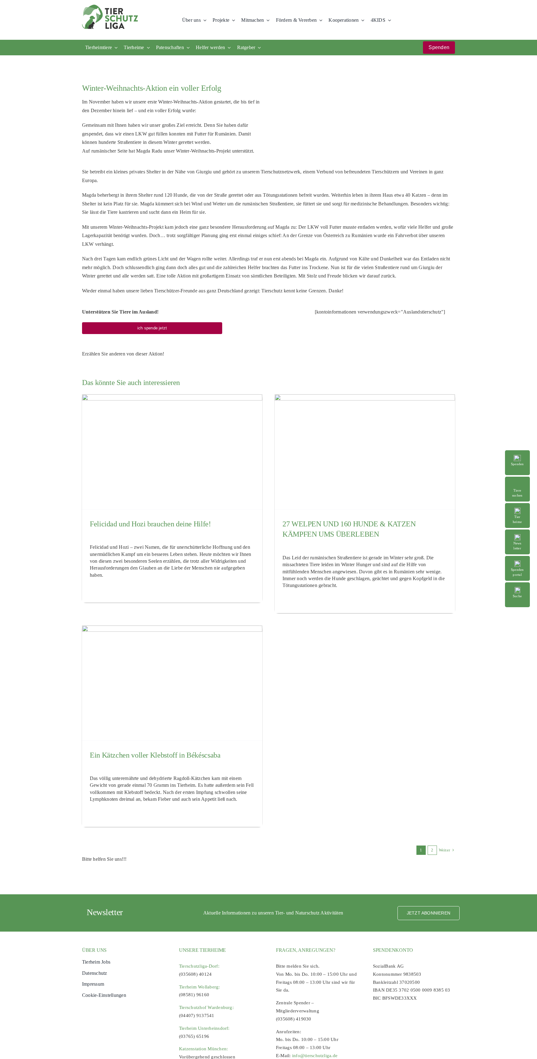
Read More (521, 480)
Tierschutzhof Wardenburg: (206, 1007)
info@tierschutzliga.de (314, 1055)
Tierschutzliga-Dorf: (199, 966)
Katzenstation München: (203, 1048)
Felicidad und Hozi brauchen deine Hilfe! (150, 524)
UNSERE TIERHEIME (202, 950)
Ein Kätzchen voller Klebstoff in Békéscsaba (155, 755)
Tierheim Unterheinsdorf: (204, 1028)
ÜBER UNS (94, 950)
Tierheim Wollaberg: (199, 986)
